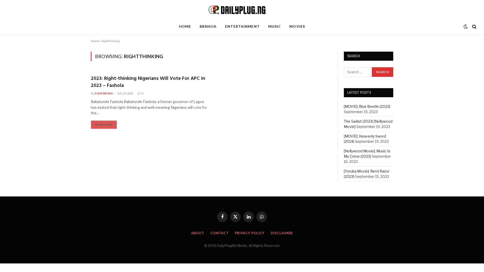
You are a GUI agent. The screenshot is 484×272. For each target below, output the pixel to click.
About (197, 233)
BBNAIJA (208, 26)
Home (185, 26)
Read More (104, 124)
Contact (219, 233)
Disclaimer (282, 233)
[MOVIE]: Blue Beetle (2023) (367, 106)
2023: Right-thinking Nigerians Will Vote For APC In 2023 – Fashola (148, 82)
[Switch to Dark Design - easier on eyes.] (465, 26)
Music (274, 26)
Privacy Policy (250, 233)
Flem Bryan (104, 93)
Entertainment (242, 26)
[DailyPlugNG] (242, 9)
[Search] (473, 26)
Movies (297, 26)
